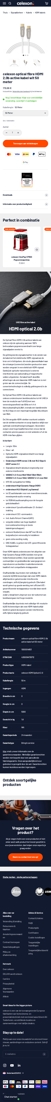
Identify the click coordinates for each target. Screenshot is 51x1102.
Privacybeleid (8, 983)
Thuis (5, 12)
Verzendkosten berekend (21, 91)
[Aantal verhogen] (18, 133)
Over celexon (8, 969)
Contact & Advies (35, 918)
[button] (14, 62)
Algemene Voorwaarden (8, 990)
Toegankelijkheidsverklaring (38, 952)
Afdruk (5, 996)
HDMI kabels (40, 12)
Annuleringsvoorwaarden (12, 935)
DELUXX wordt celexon (12, 974)
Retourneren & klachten (9, 927)
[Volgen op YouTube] (12, 1065)
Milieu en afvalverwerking (9, 953)
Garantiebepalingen (11, 947)
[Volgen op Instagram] (5, 1065)
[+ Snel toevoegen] (36, 249)
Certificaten (33, 933)
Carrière (6, 979)
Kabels (29, 12)
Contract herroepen (11, 942)
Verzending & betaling (12, 921)
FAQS (30, 923)
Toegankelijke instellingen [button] (34, 944)
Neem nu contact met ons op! (25, 857)
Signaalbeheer (17, 12)
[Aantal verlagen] (6, 133)
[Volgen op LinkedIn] (19, 1065)
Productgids (33, 928)
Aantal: (6, 127)
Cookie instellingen (36, 937)
